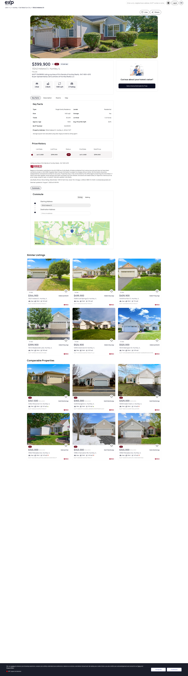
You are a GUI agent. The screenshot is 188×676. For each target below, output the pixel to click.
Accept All (158, 669)
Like (146, 12)
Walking (87, 197)
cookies (13, 666)
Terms (139, 666)
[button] (94, 37)
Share (157, 12)
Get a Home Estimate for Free (137, 86)
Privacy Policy (10, 668)
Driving (80, 197)
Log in (175, 3)
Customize (174, 669)
